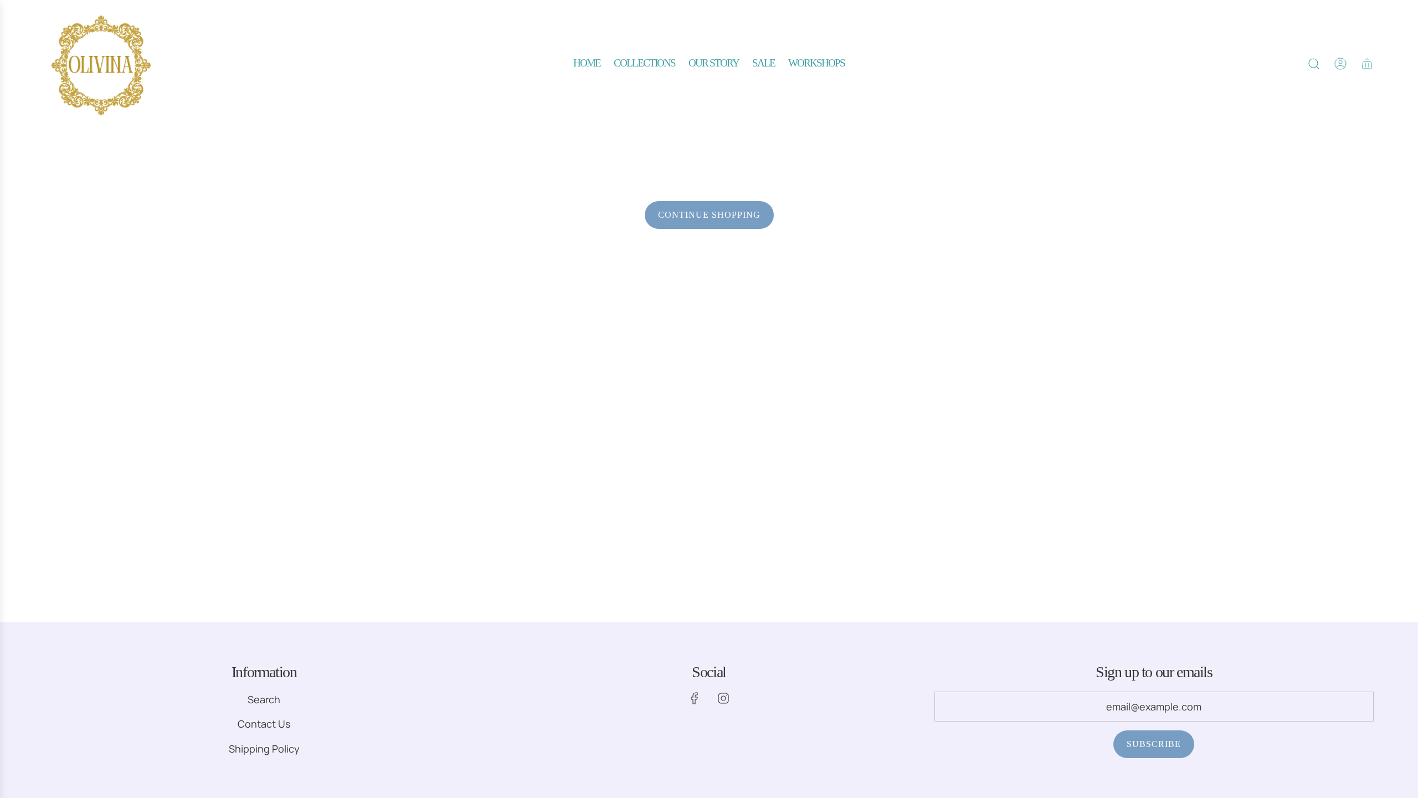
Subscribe (1154, 744)
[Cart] (1367, 63)
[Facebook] (694, 698)
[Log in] (1340, 63)
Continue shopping (709, 214)
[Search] (1314, 63)
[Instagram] (723, 698)
